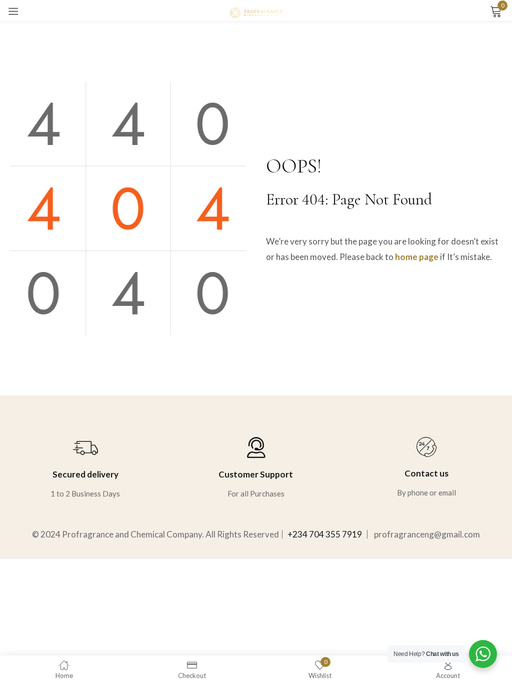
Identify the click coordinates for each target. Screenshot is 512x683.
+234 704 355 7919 (325, 534)
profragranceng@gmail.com (427, 534)
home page (416, 257)
